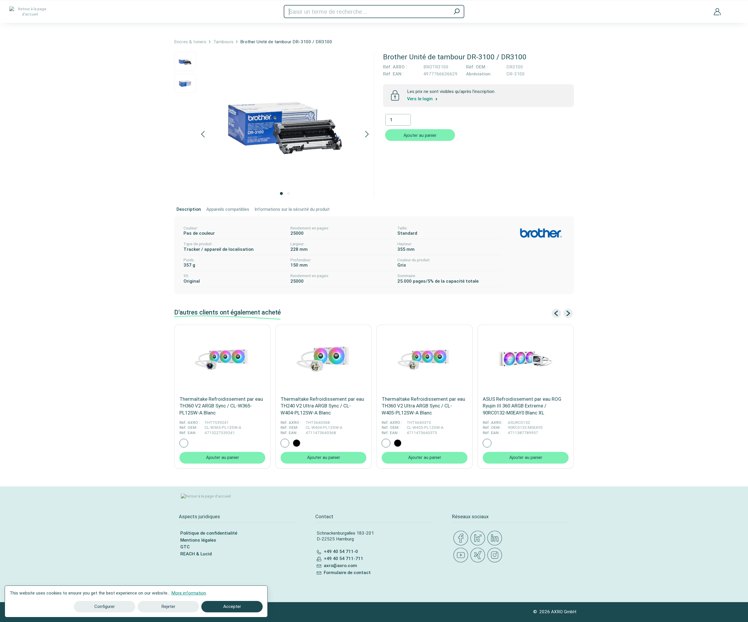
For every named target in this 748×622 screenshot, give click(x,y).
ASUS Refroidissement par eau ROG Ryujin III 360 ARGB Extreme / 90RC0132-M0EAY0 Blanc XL (522, 406)
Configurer (104, 606)
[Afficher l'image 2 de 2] (288, 193)
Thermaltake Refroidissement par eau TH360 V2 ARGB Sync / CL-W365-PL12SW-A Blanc (221, 406)
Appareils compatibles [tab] (227, 209)
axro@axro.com (340, 565)
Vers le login (420, 99)
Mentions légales (198, 540)
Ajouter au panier (420, 135)
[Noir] (296, 443)
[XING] (478, 555)
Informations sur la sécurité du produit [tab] (292, 209)
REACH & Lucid (196, 554)
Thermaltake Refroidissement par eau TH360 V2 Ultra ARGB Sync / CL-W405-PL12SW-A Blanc (423, 406)
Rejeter (168, 606)
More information (188, 593)
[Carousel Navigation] (562, 313)
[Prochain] (367, 134)
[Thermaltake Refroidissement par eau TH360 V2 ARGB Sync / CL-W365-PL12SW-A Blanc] (222, 358)
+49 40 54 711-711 (343, 558)
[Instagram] (495, 555)
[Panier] (734, 8)
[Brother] (541, 233)
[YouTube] (461, 555)
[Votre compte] (717, 11)
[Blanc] (183, 443)
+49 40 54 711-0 (341, 551)
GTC (185, 547)
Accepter (232, 606)
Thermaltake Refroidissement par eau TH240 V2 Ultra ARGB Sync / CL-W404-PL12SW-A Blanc (322, 406)
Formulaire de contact (347, 572)
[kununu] (478, 538)
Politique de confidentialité (208, 533)
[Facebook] (461, 538)
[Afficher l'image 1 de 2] (281, 193)
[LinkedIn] (495, 538)
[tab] (188, 209)
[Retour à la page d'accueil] (29, 11)
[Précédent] (202, 134)
